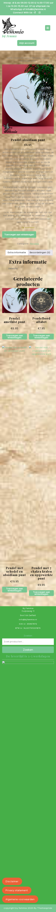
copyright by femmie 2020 (18, 908)
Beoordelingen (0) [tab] (40, 252)
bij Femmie (9, 36)
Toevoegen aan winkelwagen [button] (14, 336)
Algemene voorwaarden (20, 899)
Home (9, 57)
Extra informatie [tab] (17, 252)
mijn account (26, 42)
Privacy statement (17, 890)
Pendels (36, 57)
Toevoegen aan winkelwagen (19, 234)
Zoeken (28, 635)
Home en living (22, 57)
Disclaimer (12, 881)
